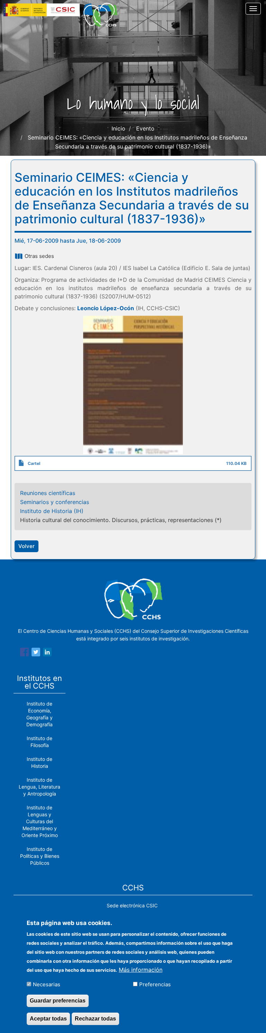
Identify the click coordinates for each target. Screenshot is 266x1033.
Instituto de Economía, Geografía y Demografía (39, 714)
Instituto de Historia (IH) (51, 510)
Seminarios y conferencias (54, 501)
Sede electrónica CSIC (132, 905)
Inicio (118, 128)
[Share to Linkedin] (47, 653)
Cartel (34, 463)
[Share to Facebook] (24, 653)
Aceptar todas (48, 1019)
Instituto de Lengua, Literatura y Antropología (39, 787)
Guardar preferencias (58, 1001)
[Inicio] (103, 15)
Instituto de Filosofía (39, 741)
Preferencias (155, 984)
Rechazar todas (95, 1019)
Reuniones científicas (47, 492)
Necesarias (46, 984)
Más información (140, 969)
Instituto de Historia (39, 762)
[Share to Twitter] (36, 653)
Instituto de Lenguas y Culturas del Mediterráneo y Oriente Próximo (39, 821)
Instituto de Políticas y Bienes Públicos (39, 856)
